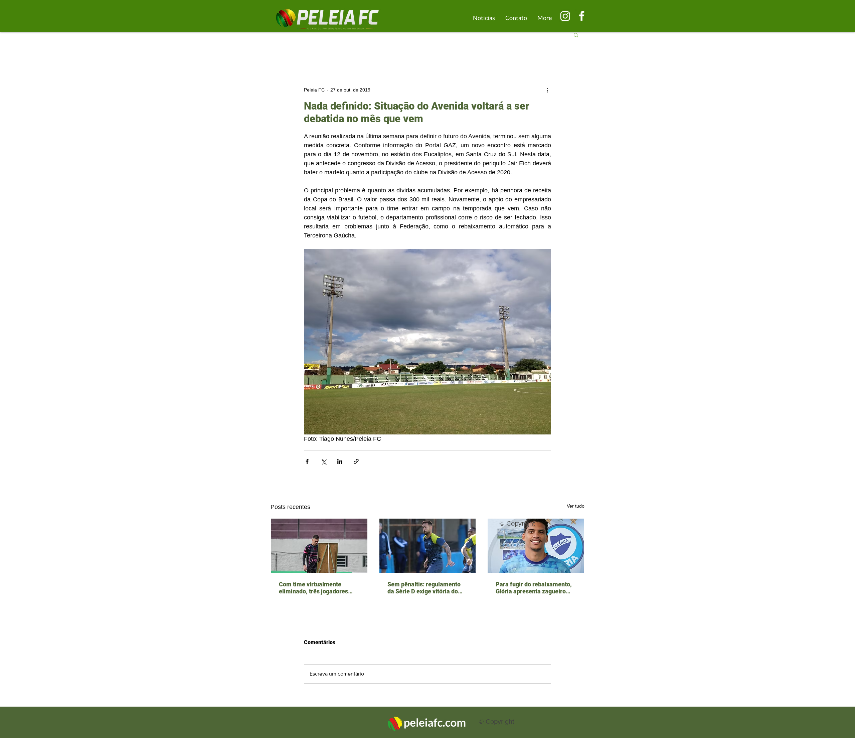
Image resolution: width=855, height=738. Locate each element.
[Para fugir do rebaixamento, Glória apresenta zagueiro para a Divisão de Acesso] (536, 546)
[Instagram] (565, 15)
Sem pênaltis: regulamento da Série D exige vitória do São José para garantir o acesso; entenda (424, 588)
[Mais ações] (547, 90)
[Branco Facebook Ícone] (581, 15)
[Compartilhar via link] (356, 461)
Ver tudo (575, 506)
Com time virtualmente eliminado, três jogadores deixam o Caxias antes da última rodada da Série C (313, 588)
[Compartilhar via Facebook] (307, 461)
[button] (576, 34)
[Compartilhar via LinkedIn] (340, 461)
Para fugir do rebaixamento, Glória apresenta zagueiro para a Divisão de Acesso (534, 588)
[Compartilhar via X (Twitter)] (323, 461)
